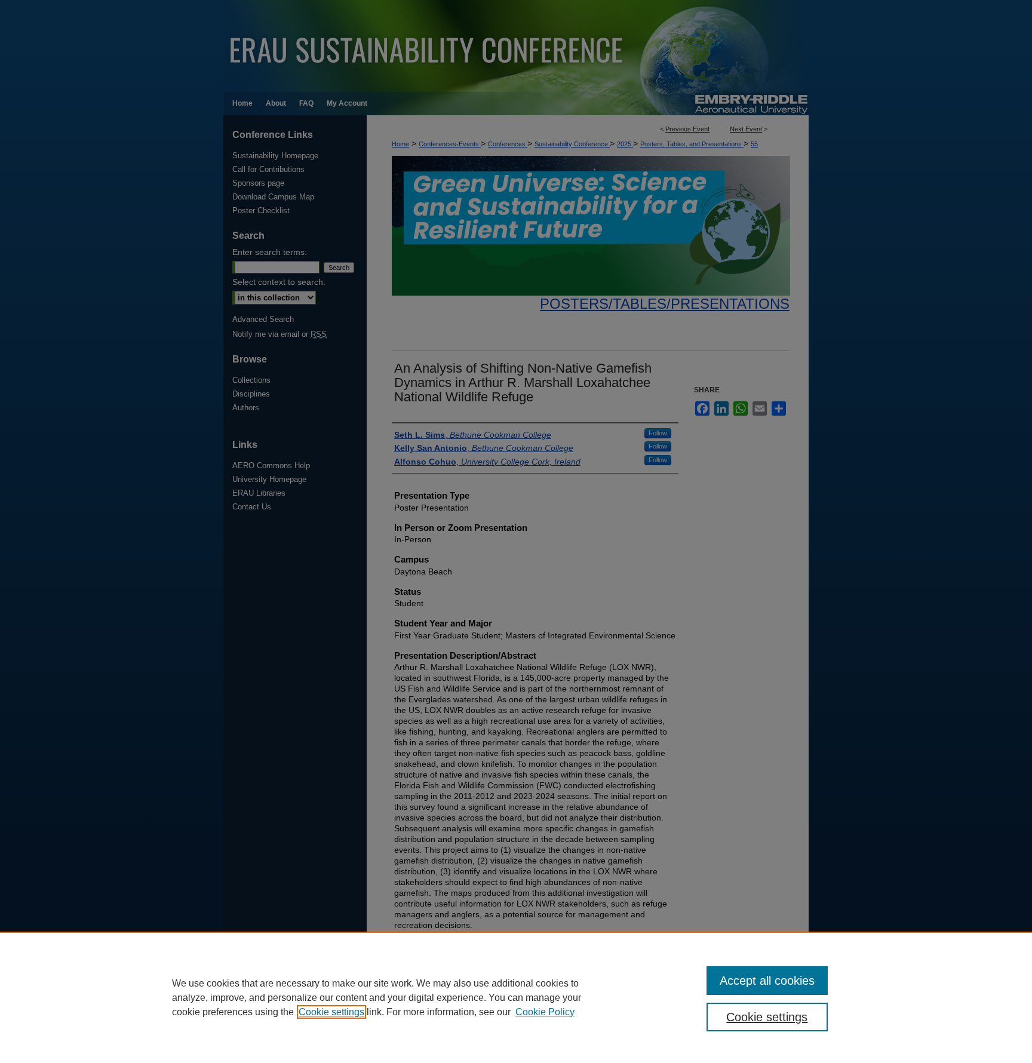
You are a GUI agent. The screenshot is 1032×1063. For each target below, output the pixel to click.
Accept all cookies (767, 980)
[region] (516, 997)
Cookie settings (331, 1012)
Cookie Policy (545, 1012)
